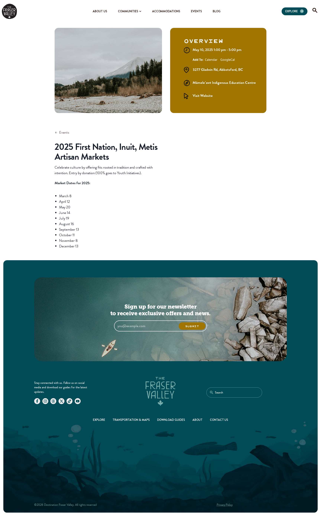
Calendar (211, 60)
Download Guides (171, 420)
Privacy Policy (225, 505)
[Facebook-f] (37, 401)
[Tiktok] (69, 401)
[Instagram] (45, 401)
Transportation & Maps (131, 420)
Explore (99, 420)
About (197, 420)
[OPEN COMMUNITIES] (140, 11)
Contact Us (219, 420)
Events (64, 132)
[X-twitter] (61, 401)
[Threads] (53, 401)
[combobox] (234, 392)
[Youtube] (78, 401)
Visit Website (203, 95)
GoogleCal (227, 60)
